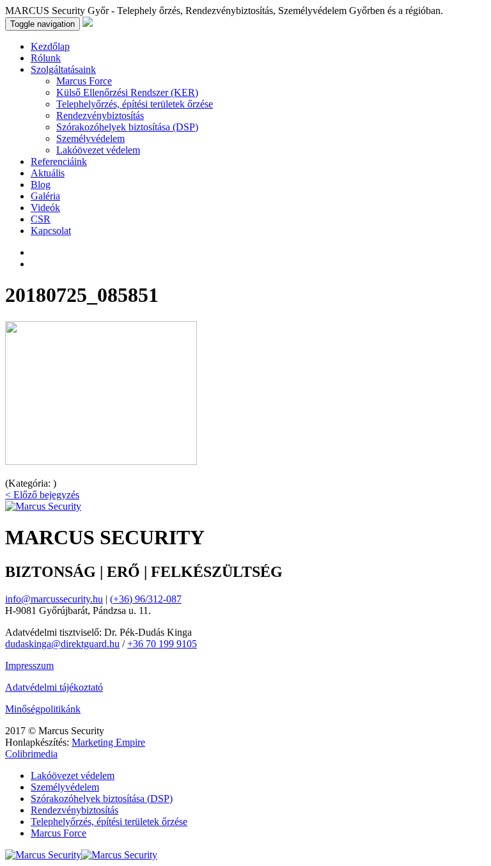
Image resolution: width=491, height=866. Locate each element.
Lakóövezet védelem (98, 150)
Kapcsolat (51, 230)
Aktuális (48, 173)
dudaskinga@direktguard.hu (62, 643)
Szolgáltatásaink (63, 69)
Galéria (45, 196)
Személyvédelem (90, 138)
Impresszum (29, 665)
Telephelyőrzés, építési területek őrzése (134, 103)
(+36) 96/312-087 (146, 599)
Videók (45, 207)
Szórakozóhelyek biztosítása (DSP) (127, 127)
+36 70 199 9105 (162, 643)
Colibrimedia (31, 753)
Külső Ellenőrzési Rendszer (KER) (127, 92)
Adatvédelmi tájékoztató (54, 687)
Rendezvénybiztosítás (100, 115)
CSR (41, 219)
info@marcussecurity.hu (54, 599)
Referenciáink (59, 161)
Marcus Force (84, 80)
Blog (41, 184)
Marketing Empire (108, 742)
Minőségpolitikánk (43, 709)
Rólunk (46, 57)
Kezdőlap (50, 46)
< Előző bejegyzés (42, 494)
